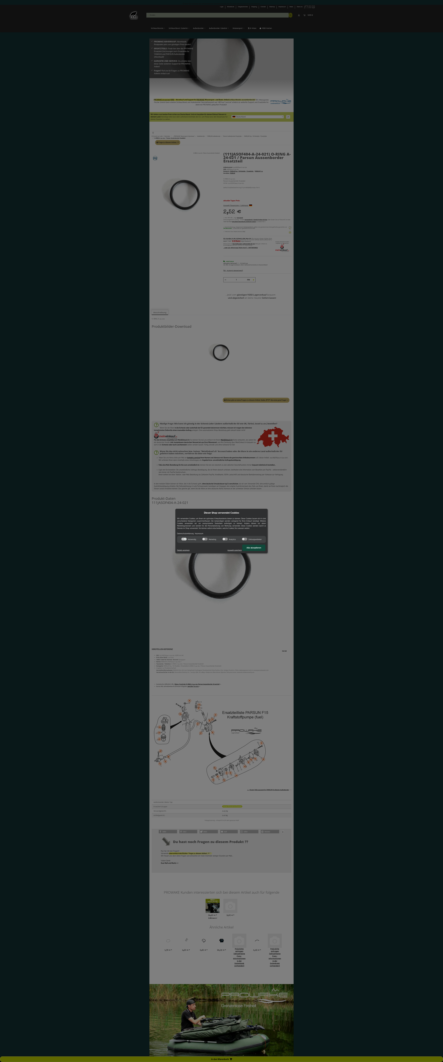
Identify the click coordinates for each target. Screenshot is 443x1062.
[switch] (184, 539)
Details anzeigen (183, 550)
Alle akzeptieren (254, 548)
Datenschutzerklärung (185, 533)
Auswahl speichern (234, 550)
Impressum (199, 533)
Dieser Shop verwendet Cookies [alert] (221, 512)
